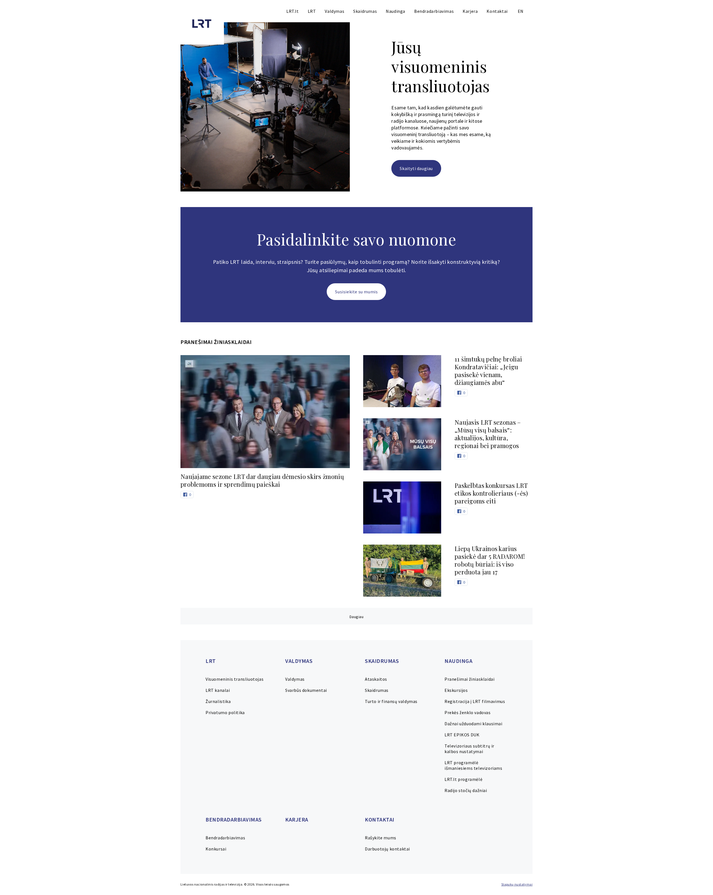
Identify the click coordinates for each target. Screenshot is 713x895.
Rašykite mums (380, 837)
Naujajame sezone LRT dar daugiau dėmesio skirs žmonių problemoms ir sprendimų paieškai (262, 480)
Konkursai (216, 849)
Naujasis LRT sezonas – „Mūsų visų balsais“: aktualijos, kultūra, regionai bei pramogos (488, 433)
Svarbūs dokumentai (306, 690)
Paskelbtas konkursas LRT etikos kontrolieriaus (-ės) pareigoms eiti (491, 493)
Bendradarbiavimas (434, 11)
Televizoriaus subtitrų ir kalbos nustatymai (469, 748)
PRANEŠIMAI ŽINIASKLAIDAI (215, 341)
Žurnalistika (218, 701)
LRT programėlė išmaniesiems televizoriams (473, 765)
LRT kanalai (218, 690)
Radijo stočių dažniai (466, 790)
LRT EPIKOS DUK (462, 734)
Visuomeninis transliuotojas (234, 679)
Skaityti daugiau (416, 168)
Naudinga (395, 11)
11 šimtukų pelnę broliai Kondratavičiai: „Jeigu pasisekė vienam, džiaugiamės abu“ (488, 370)
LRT (312, 11)
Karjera (470, 11)
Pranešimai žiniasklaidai (469, 679)
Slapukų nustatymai (517, 884)
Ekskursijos (456, 690)
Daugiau (357, 616)
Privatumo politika (225, 712)
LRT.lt (292, 11)
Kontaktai (497, 11)
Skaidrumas (365, 11)
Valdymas (334, 11)
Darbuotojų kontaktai (387, 849)
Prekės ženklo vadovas (468, 712)
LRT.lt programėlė (463, 779)
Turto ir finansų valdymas (391, 701)
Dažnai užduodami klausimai (473, 723)
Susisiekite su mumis (356, 291)
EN (521, 11)
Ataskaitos (376, 679)
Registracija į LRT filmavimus (475, 701)
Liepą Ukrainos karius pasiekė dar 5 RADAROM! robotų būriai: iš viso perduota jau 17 (490, 560)
